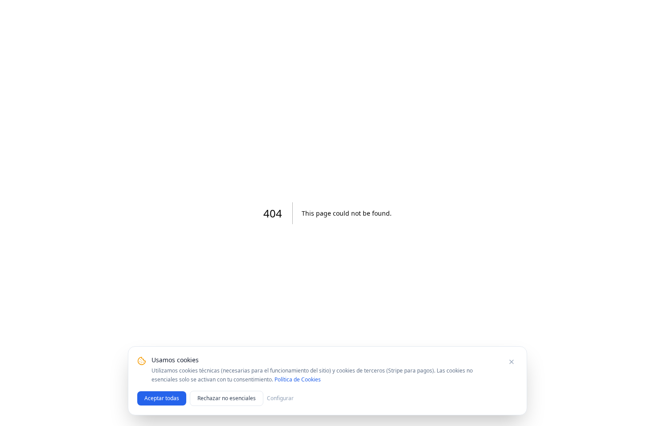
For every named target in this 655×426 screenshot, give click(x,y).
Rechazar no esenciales (226, 398)
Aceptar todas (161, 398)
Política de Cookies (297, 379)
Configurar (280, 398)
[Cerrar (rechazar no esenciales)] (511, 362)
